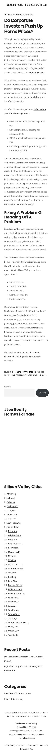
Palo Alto (12, 581)
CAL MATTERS (37, 72)
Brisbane (11, 502)
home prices (16, 375)
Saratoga (12, 618)
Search (7, 386)
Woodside (13, 635)
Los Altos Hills (15, 543)
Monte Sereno (15, 564)
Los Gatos (13, 547)
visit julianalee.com (27, 738)
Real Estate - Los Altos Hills (26, 5)
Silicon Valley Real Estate (15, 745)
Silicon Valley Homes (35, 745)
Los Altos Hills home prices (17, 693)
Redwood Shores (16, 593)
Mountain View (15, 568)
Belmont (11, 498)
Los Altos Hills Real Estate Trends (31, 716)
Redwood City (15, 589)
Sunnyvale (13, 626)
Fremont (12, 531)
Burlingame (12, 506)
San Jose (12, 606)
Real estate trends (26, 372)
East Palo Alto (13, 522)
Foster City (12, 527)
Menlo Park (13, 552)
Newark (12, 572)
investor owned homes (35, 375)
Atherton (11, 493)
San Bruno (13, 597)
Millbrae (12, 556)
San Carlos (13, 601)
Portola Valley (15, 585)
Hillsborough (14, 535)
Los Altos (12, 539)
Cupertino (12, 514)
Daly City (11, 518)
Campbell (11, 510)
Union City (13, 630)
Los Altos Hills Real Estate (16, 712)
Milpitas (12, 560)
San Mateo (13, 610)
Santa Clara (14, 614)
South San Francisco (18, 622)
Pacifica (12, 576)
